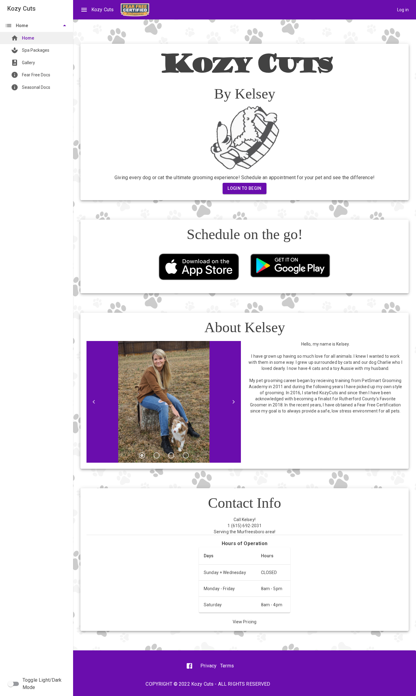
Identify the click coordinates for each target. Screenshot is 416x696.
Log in (403, 9)
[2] (156, 455)
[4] (185, 455)
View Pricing (245, 621)
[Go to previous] (93, 402)
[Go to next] (233, 402)
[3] (171, 455)
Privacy (208, 666)
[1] (142, 455)
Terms (227, 666)
